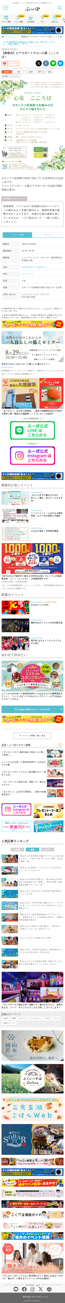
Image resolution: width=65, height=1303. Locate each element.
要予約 (7, 72)
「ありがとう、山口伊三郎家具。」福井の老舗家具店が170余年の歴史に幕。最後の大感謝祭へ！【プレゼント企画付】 (32, 412)
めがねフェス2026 (40, 605)
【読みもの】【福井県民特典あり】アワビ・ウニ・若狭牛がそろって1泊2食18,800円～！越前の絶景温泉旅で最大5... (41, 917)
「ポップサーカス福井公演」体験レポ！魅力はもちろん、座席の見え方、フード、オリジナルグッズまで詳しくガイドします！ (32, 1005)
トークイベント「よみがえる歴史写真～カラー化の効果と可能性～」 (47, 516)
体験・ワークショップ (11, 76)
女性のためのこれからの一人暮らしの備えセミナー (26, 364)
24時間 (17, 850)
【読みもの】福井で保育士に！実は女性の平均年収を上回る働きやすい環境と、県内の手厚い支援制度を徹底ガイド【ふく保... (40, 882)
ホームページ (28, 274)
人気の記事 (30, 22)
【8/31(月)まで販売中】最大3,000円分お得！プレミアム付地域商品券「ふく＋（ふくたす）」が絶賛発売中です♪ (32, 577)
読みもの (55, 22)
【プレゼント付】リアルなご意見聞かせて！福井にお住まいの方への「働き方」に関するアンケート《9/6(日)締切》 (32, 1277)
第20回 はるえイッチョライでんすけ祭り (46, 641)
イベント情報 (17, 235)
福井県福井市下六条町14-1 (34, 267)
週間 (32, 850)
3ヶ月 (47, 850)
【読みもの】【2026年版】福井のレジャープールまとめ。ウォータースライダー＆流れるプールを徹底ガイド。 (41, 905)
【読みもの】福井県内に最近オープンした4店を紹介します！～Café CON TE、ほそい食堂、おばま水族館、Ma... (41, 858)
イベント (18, 22)
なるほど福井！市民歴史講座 (44, 531)
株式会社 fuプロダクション (36, 1297)
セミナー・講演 (46, 72)
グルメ (43, 22)
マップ (47, 235)
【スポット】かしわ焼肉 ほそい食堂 (35, 938)
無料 (18, 72)
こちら (46, 308)
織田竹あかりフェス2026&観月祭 (47, 623)
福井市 (31, 72)
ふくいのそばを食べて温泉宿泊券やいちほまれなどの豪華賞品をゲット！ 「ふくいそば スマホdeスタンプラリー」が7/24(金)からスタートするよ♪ (32, 696)
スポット (6, 22)
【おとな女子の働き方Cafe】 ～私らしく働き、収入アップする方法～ (47, 498)
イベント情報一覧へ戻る (34, 735)
